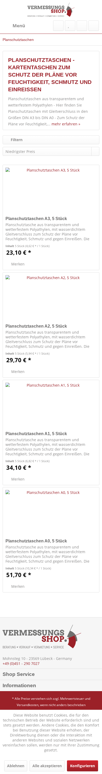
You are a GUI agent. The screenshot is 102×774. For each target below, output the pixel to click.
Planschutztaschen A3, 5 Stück (36, 218)
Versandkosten (27, 705)
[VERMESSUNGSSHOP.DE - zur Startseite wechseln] (51, 10)
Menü (19, 26)
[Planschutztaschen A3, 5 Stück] (51, 191)
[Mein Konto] (82, 25)
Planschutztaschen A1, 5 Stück (36, 433)
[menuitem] (14, 25)
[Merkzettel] (70, 25)
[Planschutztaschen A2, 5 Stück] (51, 298)
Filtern (16, 139)
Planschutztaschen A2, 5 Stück (36, 326)
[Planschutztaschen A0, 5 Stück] (51, 513)
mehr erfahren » (66, 123)
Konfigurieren (82, 765)
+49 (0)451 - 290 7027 (21, 663)
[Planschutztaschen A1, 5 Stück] (51, 406)
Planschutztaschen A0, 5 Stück (36, 541)
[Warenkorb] (93, 25)
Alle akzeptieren (47, 765)
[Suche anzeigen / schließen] (58, 25)
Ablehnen (15, 765)
